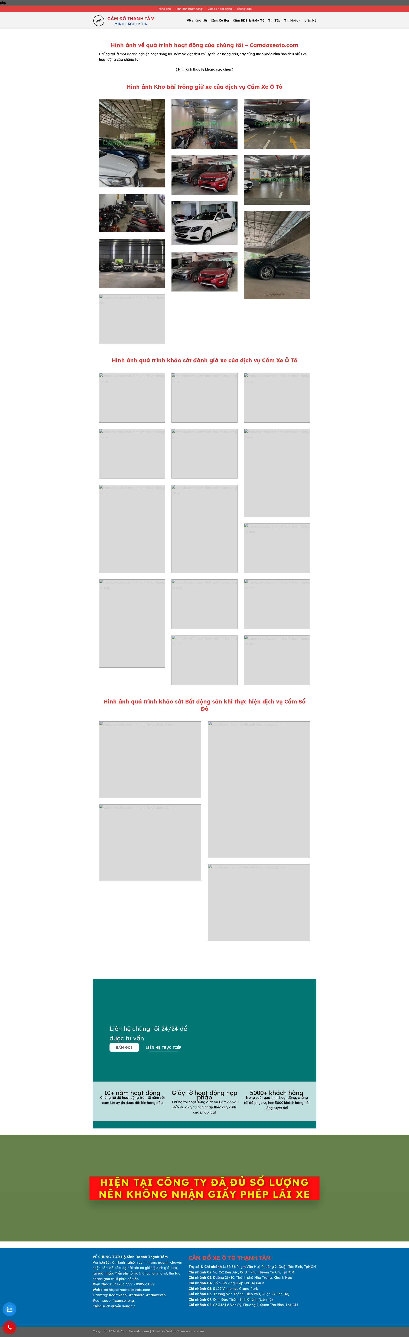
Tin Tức (274, 20)
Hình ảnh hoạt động (189, 8)
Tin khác (291, 20)
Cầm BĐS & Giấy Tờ (248, 20)
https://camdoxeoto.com (129, 1290)
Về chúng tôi (197, 20)
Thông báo (244, 8)
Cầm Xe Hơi (220, 20)
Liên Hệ (310, 20)
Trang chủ (164, 8)
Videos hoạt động (219, 8)
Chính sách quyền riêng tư (114, 1306)
